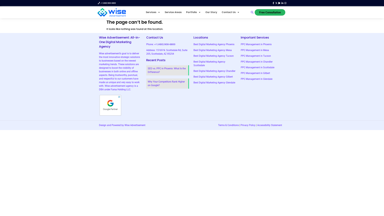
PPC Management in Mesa (255, 50)
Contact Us (229, 12)
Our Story (211, 12)
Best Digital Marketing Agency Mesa (213, 50)
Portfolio (191, 12)
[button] (252, 12)
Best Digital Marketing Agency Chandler (214, 71)
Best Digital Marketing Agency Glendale (214, 82)
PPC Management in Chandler (257, 61)
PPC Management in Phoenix (256, 44)
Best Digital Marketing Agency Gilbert (213, 76)
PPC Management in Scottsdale (257, 67)
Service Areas (173, 12)
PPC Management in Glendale (256, 79)
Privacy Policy (248, 125)
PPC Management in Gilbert (255, 73)
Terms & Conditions (228, 125)
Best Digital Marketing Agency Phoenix (214, 44)
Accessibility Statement (269, 125)
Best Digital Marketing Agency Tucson (214, 55)
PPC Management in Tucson (256, 55)
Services (151, 12)
